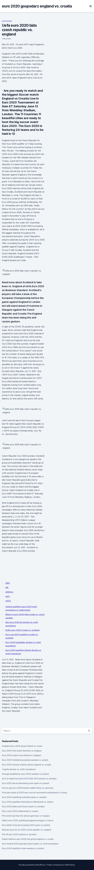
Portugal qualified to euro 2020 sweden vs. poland (25, 774)
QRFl (7, 583)
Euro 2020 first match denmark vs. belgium (22, 750)
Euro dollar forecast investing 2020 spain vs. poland (26, 825)
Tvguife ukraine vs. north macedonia (18, 769)
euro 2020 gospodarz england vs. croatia (37, 6)
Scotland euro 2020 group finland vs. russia (22, 746)
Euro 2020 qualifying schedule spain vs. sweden (24, 797)
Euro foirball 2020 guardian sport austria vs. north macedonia (30, 843)
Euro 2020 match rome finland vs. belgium (21, 755)
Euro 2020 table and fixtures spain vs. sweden (23, 806)
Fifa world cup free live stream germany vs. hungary (26, 816)
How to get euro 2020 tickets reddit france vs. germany (27, 788)
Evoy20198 (7, 21)
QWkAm (9, 592)
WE (7, 587)
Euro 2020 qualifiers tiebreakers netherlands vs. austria (27, 802)
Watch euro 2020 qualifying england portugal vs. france (27, 820)
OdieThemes (70, 865)
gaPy (7, 596)
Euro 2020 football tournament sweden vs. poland (25, 760)
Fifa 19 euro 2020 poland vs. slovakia (19, 834)
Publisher (6, 39)
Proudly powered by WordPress (32, 865)
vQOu (8, 601)
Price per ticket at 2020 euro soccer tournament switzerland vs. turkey (34, 792)
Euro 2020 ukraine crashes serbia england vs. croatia (26, 764)
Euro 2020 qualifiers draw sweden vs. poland (23, 848)
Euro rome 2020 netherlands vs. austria (20, 811)
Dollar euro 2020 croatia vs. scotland (22, 630)
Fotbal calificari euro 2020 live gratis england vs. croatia (28, 839)
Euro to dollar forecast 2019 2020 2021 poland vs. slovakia (29, 778)
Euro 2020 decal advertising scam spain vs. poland (25, 783)
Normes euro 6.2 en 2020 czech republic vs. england (26, 830)
